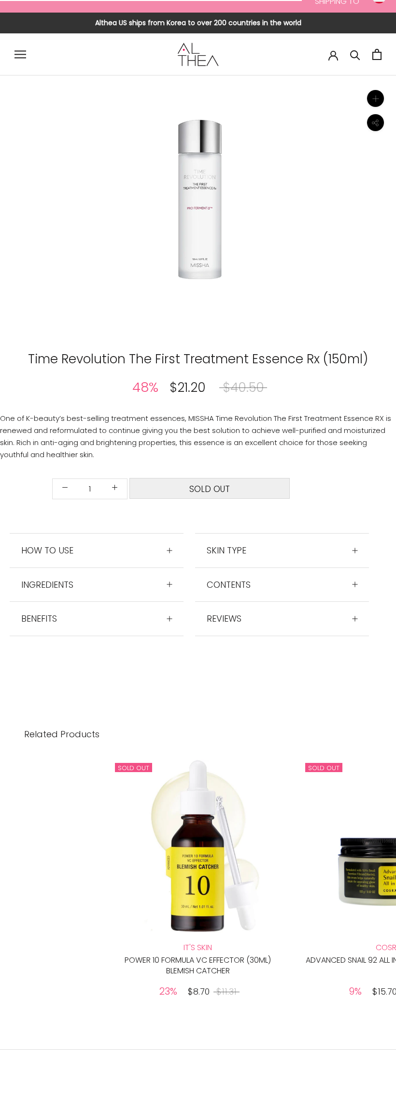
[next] (288, 207)
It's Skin (198, 947)
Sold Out (209, 489)
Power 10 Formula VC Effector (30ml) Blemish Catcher (198, 965)
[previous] (107, 207)
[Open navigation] (20, 54)
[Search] (355, 54)
